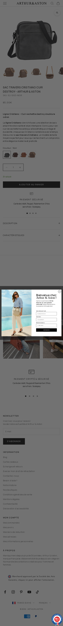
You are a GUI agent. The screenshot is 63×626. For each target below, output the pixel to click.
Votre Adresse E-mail (41, 311)
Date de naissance (40, 322)
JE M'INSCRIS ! (46, 330)
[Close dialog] (59, 291)
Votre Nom (38, 317)
